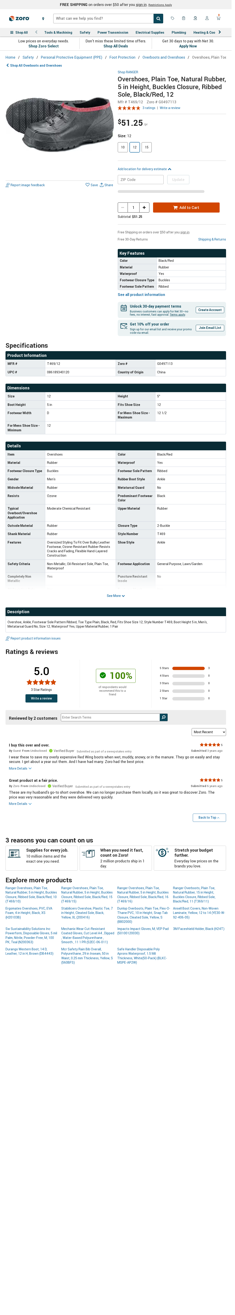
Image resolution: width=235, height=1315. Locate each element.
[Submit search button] (158, 18)
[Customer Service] (195, 18)
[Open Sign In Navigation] (207, 18)
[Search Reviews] (164, 717)
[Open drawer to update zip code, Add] (43, 18)
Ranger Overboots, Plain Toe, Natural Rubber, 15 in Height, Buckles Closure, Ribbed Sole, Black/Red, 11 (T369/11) (194, 894)
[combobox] (108, 18)
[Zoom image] (60, 124)
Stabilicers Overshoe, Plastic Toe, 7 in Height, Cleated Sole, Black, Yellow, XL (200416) (87, 912)
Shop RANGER (128, 72)
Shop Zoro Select (43, 46)
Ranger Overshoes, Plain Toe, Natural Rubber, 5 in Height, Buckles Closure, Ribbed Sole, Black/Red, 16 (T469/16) (143, 894)
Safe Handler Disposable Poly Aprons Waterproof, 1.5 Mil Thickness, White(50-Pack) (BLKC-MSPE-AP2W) (142, 956)
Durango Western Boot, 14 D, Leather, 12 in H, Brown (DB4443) (29, 951)
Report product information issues (36, 638)
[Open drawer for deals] (172, 18)
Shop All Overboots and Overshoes (36, 65)
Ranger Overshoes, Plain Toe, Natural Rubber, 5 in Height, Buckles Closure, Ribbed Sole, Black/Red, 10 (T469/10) (31, 894)
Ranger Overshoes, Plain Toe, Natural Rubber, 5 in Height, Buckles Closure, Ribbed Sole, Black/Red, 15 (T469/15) (87, 894)
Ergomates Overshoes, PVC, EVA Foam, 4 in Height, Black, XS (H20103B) (29, 912)
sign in (141, 4)
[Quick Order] (184, 18)
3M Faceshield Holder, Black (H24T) (198, 929)
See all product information (141, 294)
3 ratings (149, 108)
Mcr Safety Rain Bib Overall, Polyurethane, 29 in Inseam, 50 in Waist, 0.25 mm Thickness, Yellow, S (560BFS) (87, 956)
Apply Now (188, 46)
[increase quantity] (144, 207)
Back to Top (207, 817)
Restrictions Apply (160, 5)
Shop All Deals (116, 46)
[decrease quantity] (123, 207)
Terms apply (177, 314)
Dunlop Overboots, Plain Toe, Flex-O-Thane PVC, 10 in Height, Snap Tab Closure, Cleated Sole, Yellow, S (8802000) (143, 915)
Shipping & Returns (212, 239)
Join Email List (210, 327)
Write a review (170, 108)
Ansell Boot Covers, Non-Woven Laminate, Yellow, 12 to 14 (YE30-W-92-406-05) (199, 912)
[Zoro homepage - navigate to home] (19, 18)
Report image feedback (28, 185)
